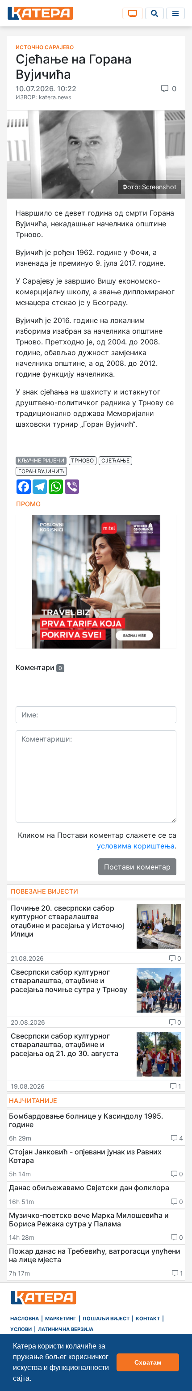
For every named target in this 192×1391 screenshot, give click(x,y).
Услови (21, 1329)
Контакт (148, 1318)
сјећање (115, 460)
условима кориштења (136, 845)
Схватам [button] (147, 1362)
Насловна (24, 1318)
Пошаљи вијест (106, 1318)
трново (82, 460)
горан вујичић (41, 471)
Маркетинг (60, 1318)
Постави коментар (137, 866)
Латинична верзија (65, 1329)
